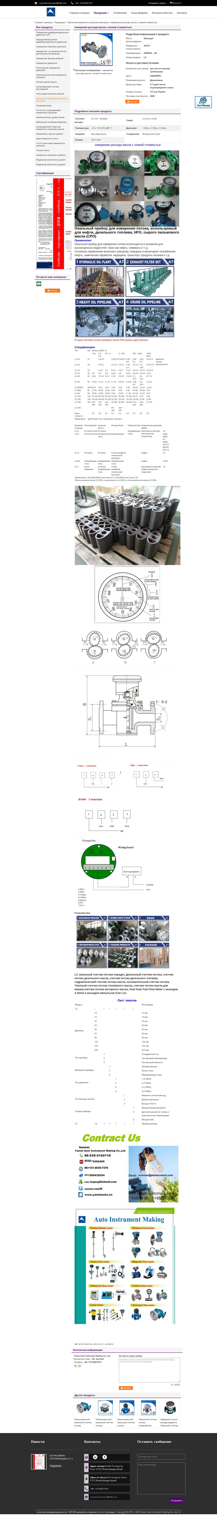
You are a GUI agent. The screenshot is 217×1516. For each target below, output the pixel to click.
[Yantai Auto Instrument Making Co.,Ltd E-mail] (79, 1365)
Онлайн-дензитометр (46, 82)
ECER (124, 1514)
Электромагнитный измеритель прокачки (51, 76)
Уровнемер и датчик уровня (49, 133)
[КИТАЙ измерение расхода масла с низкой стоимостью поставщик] (97, 49)
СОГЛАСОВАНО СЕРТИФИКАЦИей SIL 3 (61, 1457)
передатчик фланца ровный (49, 58)
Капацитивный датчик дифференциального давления (51, 40)
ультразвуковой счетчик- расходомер (47, 87)
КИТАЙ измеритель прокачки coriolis (86, 1512)
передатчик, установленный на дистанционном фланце (51, 52)
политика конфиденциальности (52, 1512)
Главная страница (79, 12)
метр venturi (99, 1344)
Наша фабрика (139, 12)
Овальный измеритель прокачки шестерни (88, 22)
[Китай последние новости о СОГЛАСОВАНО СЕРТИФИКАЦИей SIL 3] (38, 1461)
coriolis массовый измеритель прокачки (50, 144)
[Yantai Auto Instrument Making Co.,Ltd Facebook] (104, 1457)
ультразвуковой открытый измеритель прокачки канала (50, 127)
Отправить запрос (158, 3)
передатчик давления (46, 63)
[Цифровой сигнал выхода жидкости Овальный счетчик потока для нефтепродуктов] (170, 1407)
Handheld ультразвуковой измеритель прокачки (48, 111)
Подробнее (55, 1466)
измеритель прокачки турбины (51, 155)
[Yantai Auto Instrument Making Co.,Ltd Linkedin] (95, 1457)
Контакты (182, 12)
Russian (176, 3)
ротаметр (109, 1344)
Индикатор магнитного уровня (50, 159)
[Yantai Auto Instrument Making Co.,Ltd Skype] (75, 1365)
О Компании (120, 12)
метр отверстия (85, 1344)
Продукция (100, 12)
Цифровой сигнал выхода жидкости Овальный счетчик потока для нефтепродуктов (169, 1425)
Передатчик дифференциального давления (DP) (52, 33)
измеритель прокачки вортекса (51, 46)
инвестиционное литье (47, 138)
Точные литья (42, 150)
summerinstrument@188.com (53, 3)
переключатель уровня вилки (50, 117)
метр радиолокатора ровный (50, 93)
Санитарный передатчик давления (48, 68)
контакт (133, 101)
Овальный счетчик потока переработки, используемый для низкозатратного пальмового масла (148, 1427)
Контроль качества (162, 12)
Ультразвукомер (44, 105)
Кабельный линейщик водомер (51, 122)
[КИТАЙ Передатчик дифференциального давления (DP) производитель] (51, 11)
